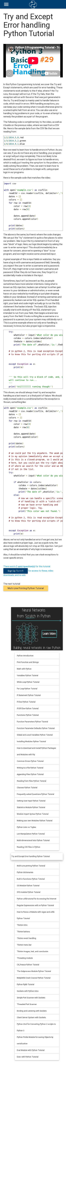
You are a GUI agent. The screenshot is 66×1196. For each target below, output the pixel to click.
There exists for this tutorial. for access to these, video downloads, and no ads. (28, 571)
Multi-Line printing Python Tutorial (26, 588)
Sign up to (15, 571)
